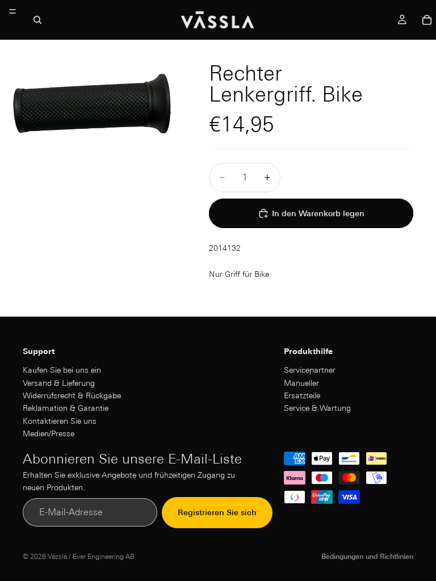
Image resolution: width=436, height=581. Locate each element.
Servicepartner (310, 369)
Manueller (301, 382)
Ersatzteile (302, 394)
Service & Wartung (317, 407)
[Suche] (37, 19)
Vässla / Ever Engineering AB (91, 556)
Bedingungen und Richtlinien (367, 556)
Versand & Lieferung (59, 382)
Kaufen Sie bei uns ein (62, 369)
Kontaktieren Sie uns (60, 420)
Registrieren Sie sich (217, 512)
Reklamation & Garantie (65, 407)
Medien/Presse (48, 433)
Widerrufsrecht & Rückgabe (72, 394)
